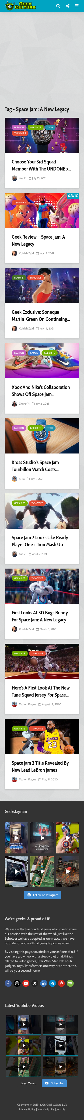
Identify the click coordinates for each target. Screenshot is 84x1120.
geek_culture (16, 825)
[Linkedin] (43, 983)
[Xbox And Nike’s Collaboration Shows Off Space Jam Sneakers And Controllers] (42, 360)
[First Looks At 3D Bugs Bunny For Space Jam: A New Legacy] (42, 586)
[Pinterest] (61, 983)
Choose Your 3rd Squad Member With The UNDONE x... (41, 165)
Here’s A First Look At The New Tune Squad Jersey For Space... (41, 691)
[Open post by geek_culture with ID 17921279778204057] (16, 871)
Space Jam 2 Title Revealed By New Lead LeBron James (40, 766)
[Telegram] (52, 983)
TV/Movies (20, 133)
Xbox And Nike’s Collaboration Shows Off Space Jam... (41, 390)
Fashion (19, 127)
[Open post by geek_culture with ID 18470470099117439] (67, 871)
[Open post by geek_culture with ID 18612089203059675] (16, 837)
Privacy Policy (27, 1109)
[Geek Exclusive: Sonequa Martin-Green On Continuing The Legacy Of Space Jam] (42, 285)
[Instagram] (17, 983)
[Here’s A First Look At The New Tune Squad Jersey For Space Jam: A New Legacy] (42, 661)
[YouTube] (25, 983)
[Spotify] (70, 983)
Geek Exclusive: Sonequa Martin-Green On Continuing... (41, 315)
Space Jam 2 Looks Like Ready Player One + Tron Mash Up (40, 541)
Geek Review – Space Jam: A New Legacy (38, 240)
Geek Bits (35, 127)
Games (34, 352)
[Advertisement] (42, 60)
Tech (50, 127)
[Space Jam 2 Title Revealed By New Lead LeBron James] (42, 736)
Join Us (60, 1109)
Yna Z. (22, 178)
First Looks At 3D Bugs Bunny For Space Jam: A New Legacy (40, 616)
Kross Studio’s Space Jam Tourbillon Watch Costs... (35, 466)
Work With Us (46, 1109)
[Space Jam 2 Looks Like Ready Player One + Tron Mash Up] (42, 511)
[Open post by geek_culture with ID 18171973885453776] (67, 837)
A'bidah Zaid (26, 253)
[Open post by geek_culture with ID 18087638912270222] (42, 837)
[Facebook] (8, 983)
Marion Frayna (27, 704)
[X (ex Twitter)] (34, 983)
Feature (19, 277)
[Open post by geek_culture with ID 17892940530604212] (42, 871)
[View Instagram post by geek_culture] (25, 850)
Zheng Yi (24, 403)
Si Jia (21, 479)
